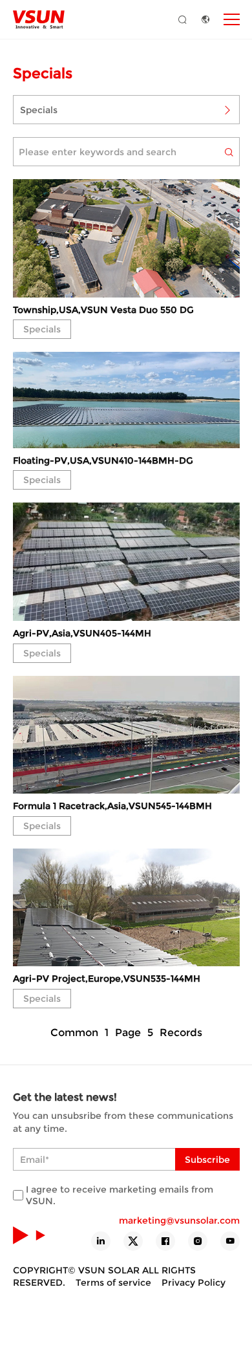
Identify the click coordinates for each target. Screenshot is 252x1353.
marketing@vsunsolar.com (179, 1220)
